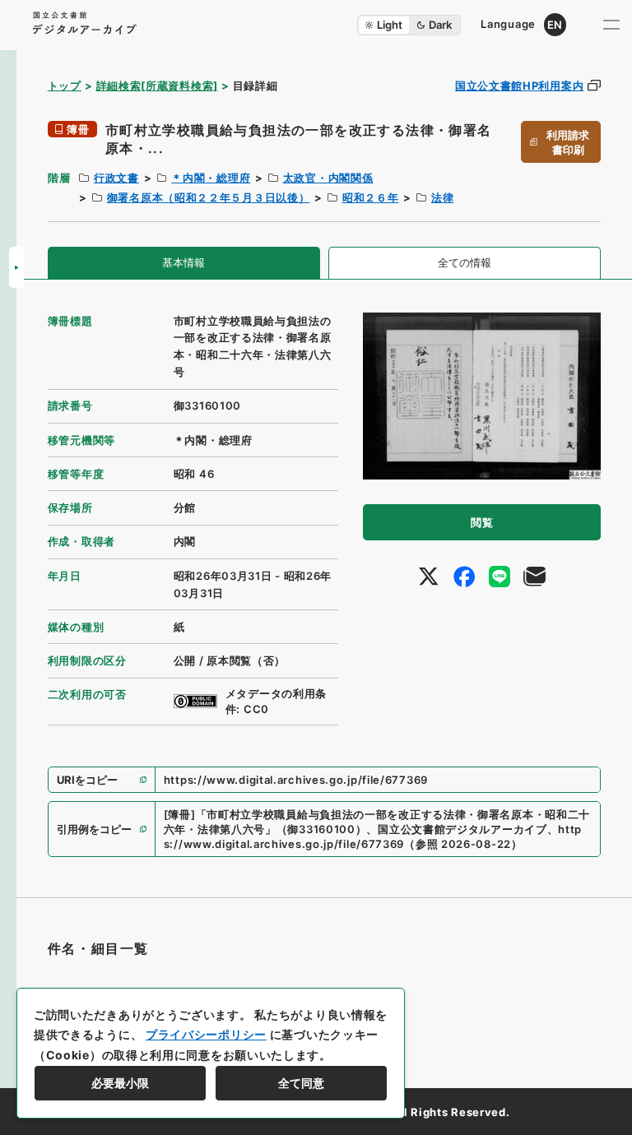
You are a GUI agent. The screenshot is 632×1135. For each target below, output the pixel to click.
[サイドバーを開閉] (16, 267)
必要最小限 (120, 1083)
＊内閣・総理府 (210, 177)
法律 (442, 197)
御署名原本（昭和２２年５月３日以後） (208, 197)
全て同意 (301, 1083)
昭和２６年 (370, 197)
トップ (64, 85)
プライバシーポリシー (206, 1034)
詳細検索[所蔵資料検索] (157, 85)
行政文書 (116, 177)
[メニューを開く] (611, 24)
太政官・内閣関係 (328, 177)
